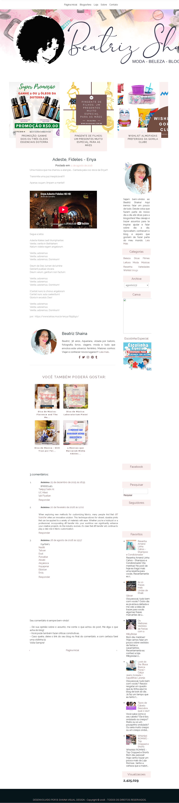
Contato (113, 4)
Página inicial (70, 4)
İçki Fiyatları (45, 495)
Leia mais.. (104, 352)
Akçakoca (44, 563)
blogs (135, 270)
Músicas (145, 262)
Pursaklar (43, 557)
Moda (136, 262)
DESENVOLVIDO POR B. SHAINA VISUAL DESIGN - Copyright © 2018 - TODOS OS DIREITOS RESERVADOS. (89, 800)
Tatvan (42, 550)
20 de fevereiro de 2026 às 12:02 (67, 507)
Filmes (146, 258)
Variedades (144, 266)
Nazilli (42, 547)
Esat (41, 553)
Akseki (42, 560)
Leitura (126, 262)
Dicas (137, 258)
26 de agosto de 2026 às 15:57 (66, 540)
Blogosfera (85, 4)
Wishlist (127, 270)
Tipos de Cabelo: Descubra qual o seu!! (143, 706)
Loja (96, 4)
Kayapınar (44, 566)
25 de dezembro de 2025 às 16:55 (67, 482)
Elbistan (43, 569)
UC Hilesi (43, 492)
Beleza (126, 258)
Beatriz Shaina (74, 333)
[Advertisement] (136, 419)
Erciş (41, 572)
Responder (44, 500)
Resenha (127, 266)
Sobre (104, 4)
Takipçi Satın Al (46, 489)
